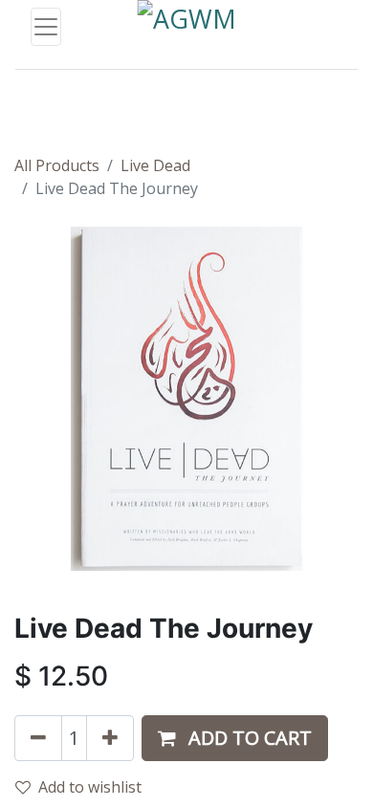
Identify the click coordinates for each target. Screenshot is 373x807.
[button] (235, 738)
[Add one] (110, 738)
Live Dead (155, 165)
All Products (56, 165)
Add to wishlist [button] (90, 786)
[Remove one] (38, 738)
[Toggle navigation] (46, 27)
